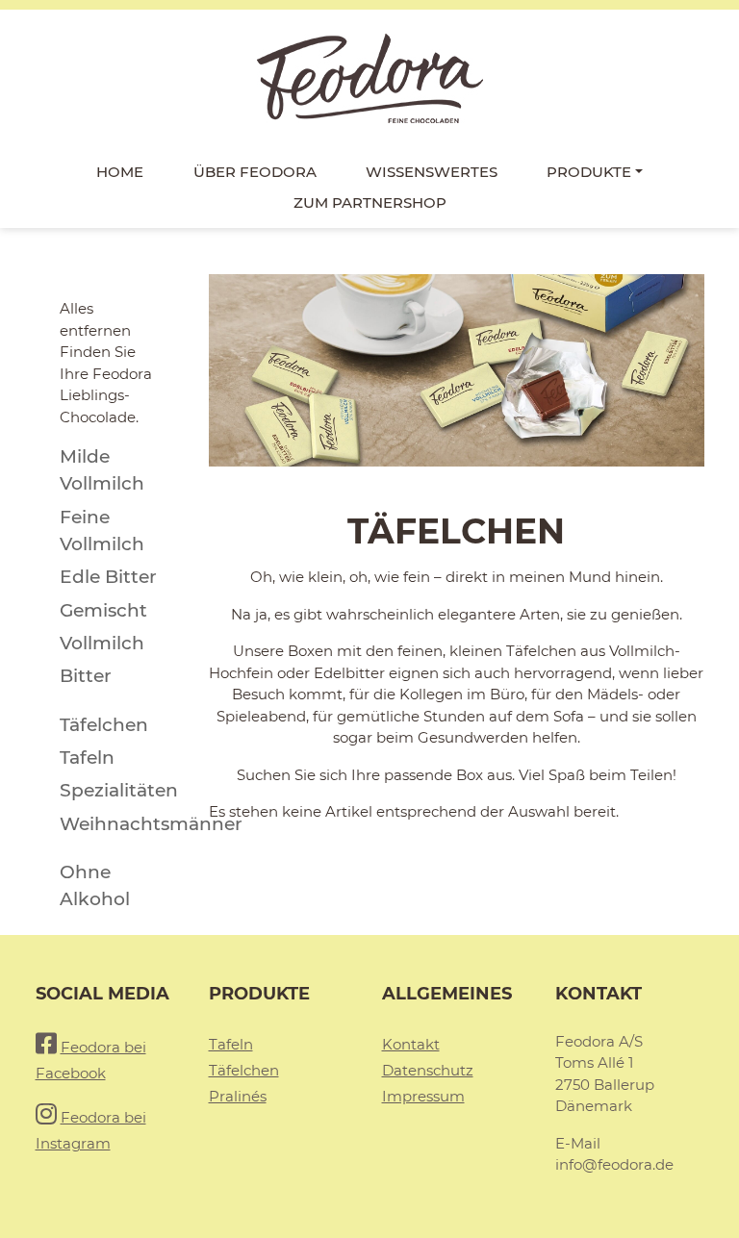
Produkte (589, 172)
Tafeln (231, 1044)
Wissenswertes (431, 172)
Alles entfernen (95, 319)
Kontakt (411, 1044)
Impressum (423, 1096)
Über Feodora (255, 172)
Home (119, 172)
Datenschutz (427, 1070)
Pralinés (238, 1096)
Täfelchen (244, 1070)
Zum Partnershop (369, 202)
